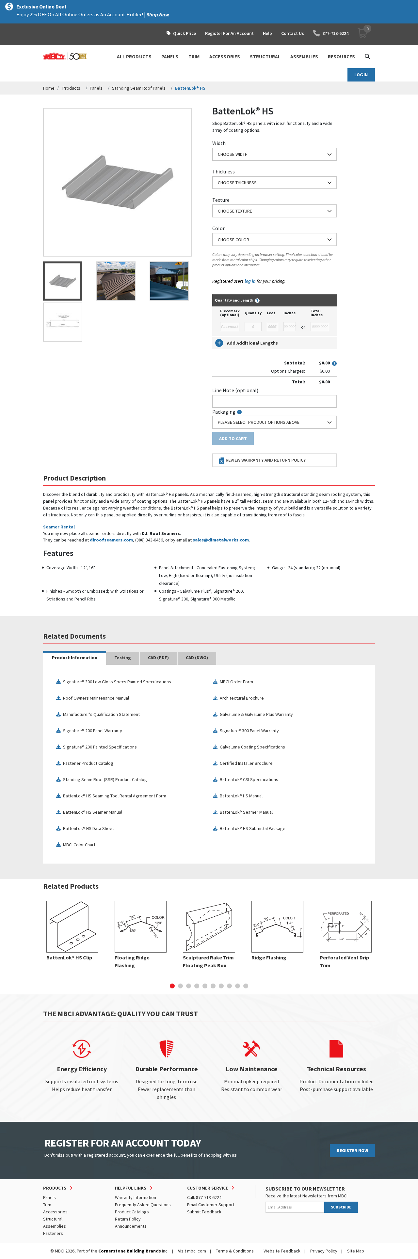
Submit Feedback (204, 1212)
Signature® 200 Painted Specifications (98, 747)
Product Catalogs (132, 1212)
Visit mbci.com (192, 1251)
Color (218, 228)
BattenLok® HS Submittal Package (251, 828)
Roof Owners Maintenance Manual (94, 698)
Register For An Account (229, 33)
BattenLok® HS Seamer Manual (91, 812)
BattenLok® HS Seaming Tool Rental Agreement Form (113, 796)
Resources (341, 56)
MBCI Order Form (235, 682)
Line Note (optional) (235, 390)
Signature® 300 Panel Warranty (248, 730)
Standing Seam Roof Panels (139, 88)
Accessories (55, 1212)
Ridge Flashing (268, 957)
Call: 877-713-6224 (204, 1197)
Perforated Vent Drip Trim (344, 961)
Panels (96, 88)
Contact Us (292, 33)
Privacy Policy (323, 1251)
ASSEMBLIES (304, 56)
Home (49, 88)
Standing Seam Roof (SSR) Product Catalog (103, 779)
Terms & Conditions (235, 1251)
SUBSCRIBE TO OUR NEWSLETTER (305, 1188)
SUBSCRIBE (341, 1207)
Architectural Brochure (240, 698)
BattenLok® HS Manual (240, 796)
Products (71, 88)
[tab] (74, 658)
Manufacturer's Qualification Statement (100, 714)
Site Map (355, 1251)
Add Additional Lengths (252, 343)
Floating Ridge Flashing (132, 961)
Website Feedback (282, 1251)
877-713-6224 (335, 33)
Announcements (131, 1226)
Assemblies (54, 1226)
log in (250, 281)
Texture (221, 200)
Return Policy (128, 1219)
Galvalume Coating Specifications (251, 747)
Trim (47, 1204)
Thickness (223, 171)
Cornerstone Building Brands (129, 1251)
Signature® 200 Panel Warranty (91, 730)
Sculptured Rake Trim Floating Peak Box (208, 961)
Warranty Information (135, 1197)
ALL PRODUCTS (134, 56)
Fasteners (53, 1233)
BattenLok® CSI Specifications (247, 779)
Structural (52, 1219)
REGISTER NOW (352, 1150)
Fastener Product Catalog (86, 763)
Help (267, 33)
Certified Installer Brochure (245, 763)
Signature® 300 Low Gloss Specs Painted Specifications (115, 682)
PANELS (170, 56)
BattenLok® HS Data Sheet (87, 828)
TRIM (194, 56)
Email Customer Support (210, 1204)
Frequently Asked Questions (143, 1204)
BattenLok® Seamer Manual (245, 812)
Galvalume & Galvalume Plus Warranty (255, 714)
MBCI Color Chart (77, 845)
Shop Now (158, 14)
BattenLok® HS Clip (69, 957)
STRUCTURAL (265, 56)
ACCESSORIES (224, 56)
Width (219, 143)
